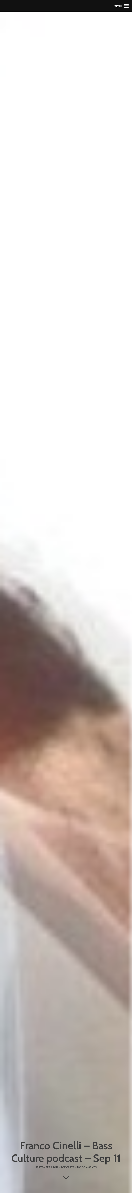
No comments (87, 1167)
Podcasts (67, 1167)
